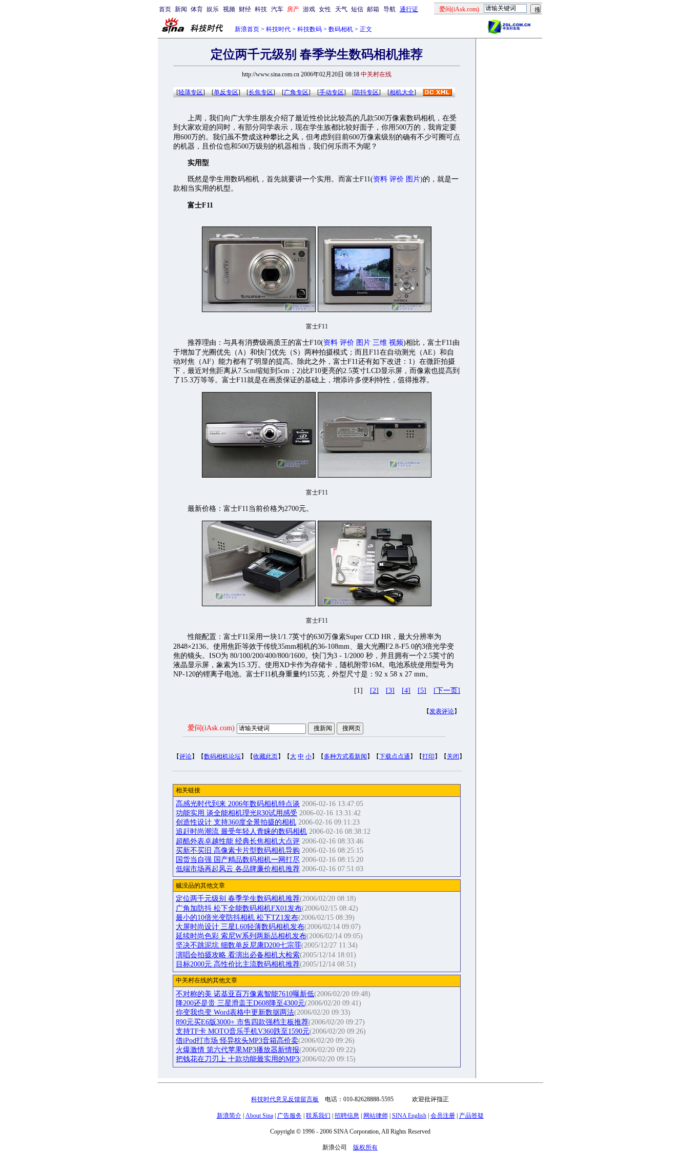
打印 (428, 756)
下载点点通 (394, 756)
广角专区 (296, 92)
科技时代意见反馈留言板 (285, 1099)
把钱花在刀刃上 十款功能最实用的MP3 (237, 1059)
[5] (422, 690)
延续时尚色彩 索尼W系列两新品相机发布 (241, 936)
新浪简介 (229, 1115)
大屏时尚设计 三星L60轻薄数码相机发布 (240, 927)
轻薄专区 (190, 92)
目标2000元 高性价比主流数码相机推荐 (238, 964)
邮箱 (373, 9)
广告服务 (289, 1115)
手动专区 (331, 92)
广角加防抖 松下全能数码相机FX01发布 (239, 908)
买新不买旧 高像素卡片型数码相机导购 (238, 850)
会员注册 (442, 1115)
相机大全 (401, 92)
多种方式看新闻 (345, 756)
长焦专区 (261, 92)
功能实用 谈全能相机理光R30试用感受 (236, 813)
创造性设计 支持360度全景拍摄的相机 (236, 822)
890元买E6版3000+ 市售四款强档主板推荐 (242, 1022)
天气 (341, 9)
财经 (245, 9)
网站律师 (375, 1115)
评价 (396, 179)
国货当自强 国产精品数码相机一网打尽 (238, 859)
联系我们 (318, 1115)
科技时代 (278, 29)
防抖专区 (366, 92)
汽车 (277, 9)
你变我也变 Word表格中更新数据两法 (235, 1012)
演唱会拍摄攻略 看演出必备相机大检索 (238, 955)
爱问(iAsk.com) (211, 728)
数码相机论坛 (222, 756)
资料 (380, 179)
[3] (390, 690)
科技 (261, 9)
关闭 (453, 756)
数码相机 (340, 29)
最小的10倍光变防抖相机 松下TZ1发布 (237, 917)
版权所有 (365, 1147)
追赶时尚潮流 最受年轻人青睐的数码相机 (241, 831)
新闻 (181, 9)
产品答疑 (471, 1115)
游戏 (309, 9)
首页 (165, 9)
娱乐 (213, 9)
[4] (406, 690)
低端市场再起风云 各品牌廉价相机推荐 (238, 869)
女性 (325, 9)
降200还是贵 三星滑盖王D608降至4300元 (240, 1003)
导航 (389, 9)
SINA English (409, 1115)
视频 (229, 9)
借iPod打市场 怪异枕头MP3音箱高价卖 (237, 1040)
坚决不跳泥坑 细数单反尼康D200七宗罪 (238, 945)
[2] (374, 690)
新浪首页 (247, 29)
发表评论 (441, 711)
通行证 (409, 9)
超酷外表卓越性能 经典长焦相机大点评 (238, 841)
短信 (357, 9)
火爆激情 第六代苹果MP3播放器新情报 (237, 1050)
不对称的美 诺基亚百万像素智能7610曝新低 (245, 994)
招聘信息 (347, 1115)
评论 (185, 756)
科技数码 (309, 29)
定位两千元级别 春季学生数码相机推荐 (238, 898)
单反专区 (226, 92)
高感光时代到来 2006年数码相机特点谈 (238, 804)
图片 (413, 179)
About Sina (259, 1115)
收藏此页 (265, 756)
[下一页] (447, 690)
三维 (380, 342)
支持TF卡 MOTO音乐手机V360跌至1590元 (243, 1031)
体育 (197, 9)
